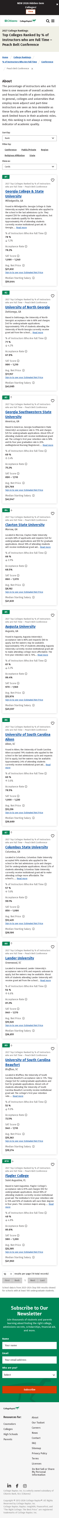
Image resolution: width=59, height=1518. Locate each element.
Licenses (36, 1463)
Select (7, 1374)
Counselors (9, 1424)
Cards (7, 166)
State (32, 155)
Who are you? (9, 1367)
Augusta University (20, 626)
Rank (7, 138)
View (30, 11)
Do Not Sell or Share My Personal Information (43, 1472)
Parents (7, 1439)
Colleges (8, 1429)
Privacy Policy (39, 1453)
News (35, 1432)
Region (44, 150)
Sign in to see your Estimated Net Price (24, 272)
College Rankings (22, 57)
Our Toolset (38, 1422)
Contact (36, 1438)
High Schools (10, 1434)
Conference (47, 62)
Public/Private (28, 150)
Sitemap (36, 1448)
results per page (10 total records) (31, 1274)
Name (5, 1338)
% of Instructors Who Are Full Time (19, 62)
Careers (36, 1427)
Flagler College (17, 1176)
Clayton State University (25, 525)
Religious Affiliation (15, 155)
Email (5, 1353)
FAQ (34, 1443)
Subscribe (29, 1389)
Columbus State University (26, 847)
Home (5, 57)
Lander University (19, 958)
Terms (35, 1458)
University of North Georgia (27, 307)
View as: (6, 161)
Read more (21, 227)
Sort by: (6, 132)
